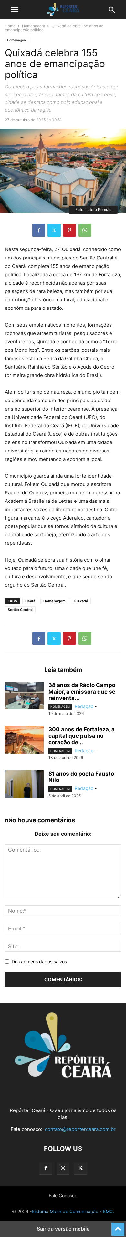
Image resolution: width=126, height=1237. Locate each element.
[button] (14, 9)
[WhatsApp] (84, 230)
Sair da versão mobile (63, 1228)
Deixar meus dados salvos (39, 961)
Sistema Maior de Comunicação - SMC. (73, 1211)
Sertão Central (20, 609)
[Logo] (63, 1076)
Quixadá (81, 601)
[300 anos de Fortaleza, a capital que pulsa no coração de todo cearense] (24, 740)
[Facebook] (38, 230)
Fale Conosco (63, 1195)
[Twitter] (54, 230)
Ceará (30, 601)
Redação (84, 706)
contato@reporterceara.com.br (80, 1129)
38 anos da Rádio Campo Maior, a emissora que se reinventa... (81, 691)
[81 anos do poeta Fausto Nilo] (24, 784)
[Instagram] (63, 1168)
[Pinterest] (69, 230)
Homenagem (33, 26)
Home (10, 26)
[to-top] (117, 1226)
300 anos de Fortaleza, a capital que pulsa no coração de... (81, 735)
